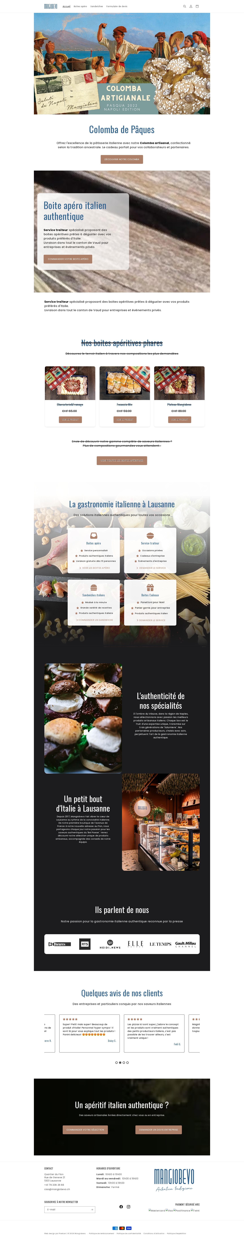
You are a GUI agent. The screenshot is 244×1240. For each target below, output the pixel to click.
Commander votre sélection (85, 1129)
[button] (185, 6)
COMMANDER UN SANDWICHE (96, 620)
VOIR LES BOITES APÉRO (96, 568)
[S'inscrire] (92, 1209)
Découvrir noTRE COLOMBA (121, 159)
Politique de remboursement (101, 1233)
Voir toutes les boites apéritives (122, 460)
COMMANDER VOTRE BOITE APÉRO (68, 259)
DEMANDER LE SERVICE (152, 568)
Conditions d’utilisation (153, 1233)
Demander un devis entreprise (158, 1129)
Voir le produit (70, 419)
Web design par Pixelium (55, 1233)
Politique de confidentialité (129, 1233)
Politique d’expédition (176, 1233)
